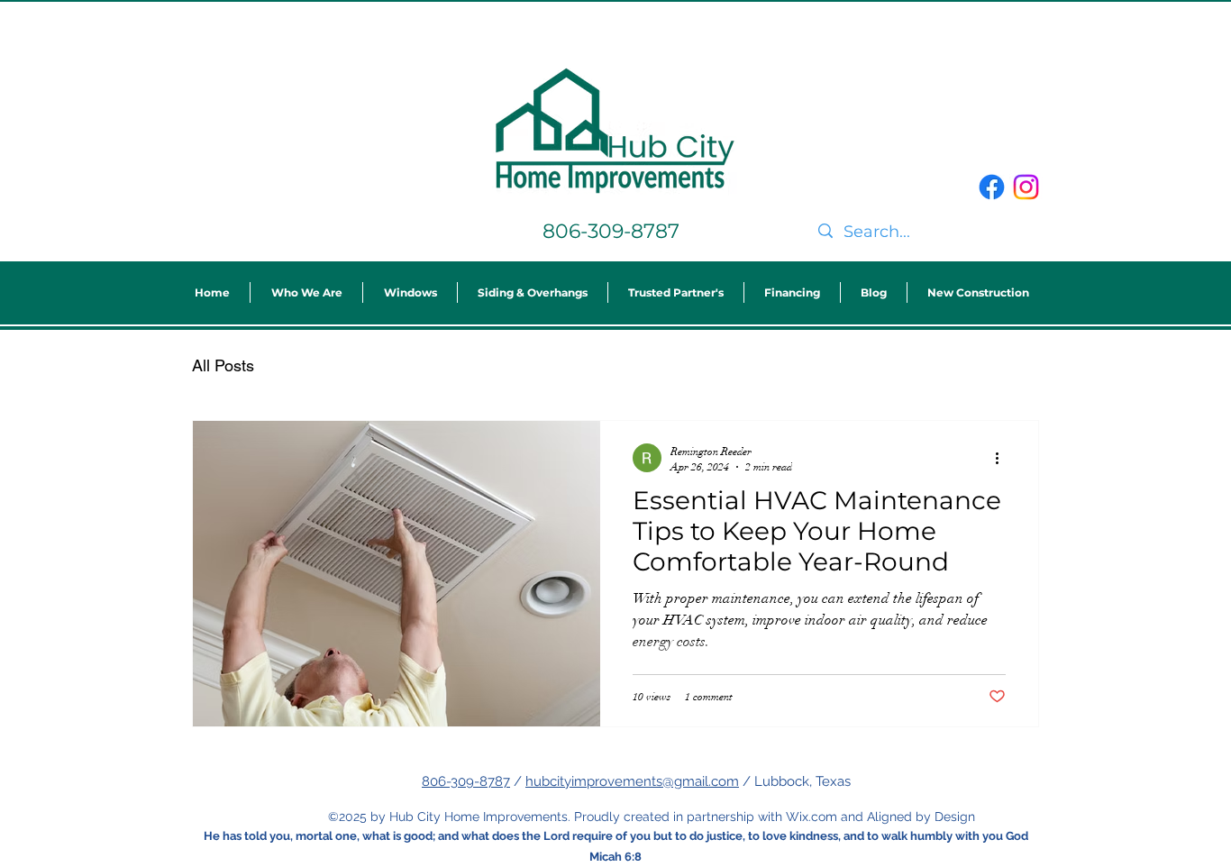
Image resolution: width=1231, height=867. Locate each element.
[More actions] (1003, 458)
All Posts (223, 365)
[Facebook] (991, 187)
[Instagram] (1026, 187)
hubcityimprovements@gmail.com (632, 781)
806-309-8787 (466, 781)
